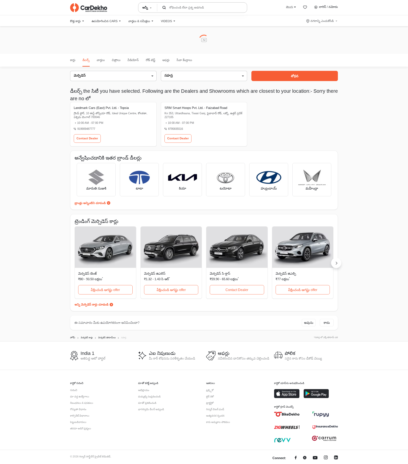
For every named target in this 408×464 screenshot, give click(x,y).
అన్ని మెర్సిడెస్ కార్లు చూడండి (91, 304)
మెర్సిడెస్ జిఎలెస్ (155, 273)
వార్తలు (101, 60)
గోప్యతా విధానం (78, 409)
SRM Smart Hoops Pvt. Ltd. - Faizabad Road (195, 108)
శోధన (294, 76)
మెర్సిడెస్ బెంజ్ (87, 273)
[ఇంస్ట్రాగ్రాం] (326, 458)
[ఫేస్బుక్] (296, 458)
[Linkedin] (336, 458)
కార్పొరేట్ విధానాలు (79, 415)
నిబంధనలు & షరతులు (81, 402)
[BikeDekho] (287, 414)
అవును (308, 322)
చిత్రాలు (116, 60)
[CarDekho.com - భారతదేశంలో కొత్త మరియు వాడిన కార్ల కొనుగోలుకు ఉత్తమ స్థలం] (88, 7)
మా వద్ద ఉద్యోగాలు (79, 396)
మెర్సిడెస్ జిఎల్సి (286, 273)
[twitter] (304, 458)
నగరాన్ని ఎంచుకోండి (322, 21)
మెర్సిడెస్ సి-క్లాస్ (220, 273)
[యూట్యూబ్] (315, 458)
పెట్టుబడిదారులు (78, 422)
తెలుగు (289, 6)
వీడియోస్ (133, 60)
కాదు (327, 322)
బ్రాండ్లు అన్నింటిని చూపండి (90, 203)
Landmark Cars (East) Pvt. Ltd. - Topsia (101, 108)
